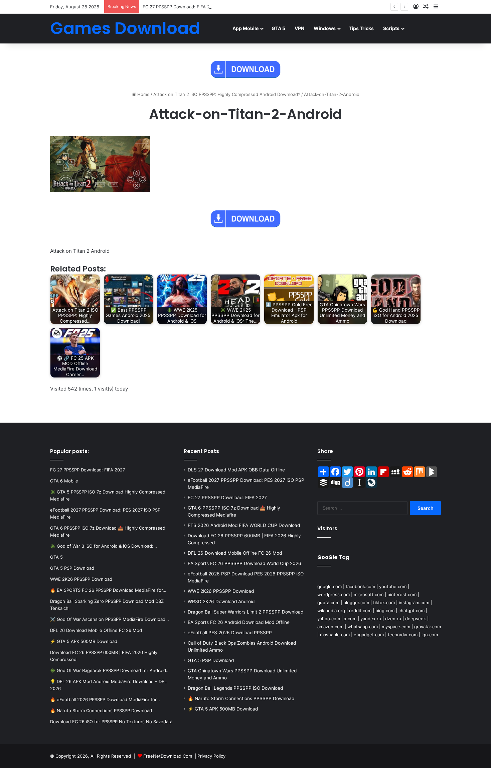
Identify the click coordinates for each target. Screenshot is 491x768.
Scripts (391, 28)
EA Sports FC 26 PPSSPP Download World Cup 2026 (244, 563)
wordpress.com (333, 594)
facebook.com (360, 586)
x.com (350, 618)
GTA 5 (278, 28)
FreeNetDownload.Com (167, 756)
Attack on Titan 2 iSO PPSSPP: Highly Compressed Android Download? (226, 94)
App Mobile (245, 28)
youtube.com (392, 586)
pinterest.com (402, 594)
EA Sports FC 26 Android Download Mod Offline (239, 622)
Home (143, 94)
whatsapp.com (362, 626)
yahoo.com (328, 618)
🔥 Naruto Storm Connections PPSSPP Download (241, 698)
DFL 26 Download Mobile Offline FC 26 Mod (235, 553)
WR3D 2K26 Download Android (221, 601)
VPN (299, 28)
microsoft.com (368, 594)
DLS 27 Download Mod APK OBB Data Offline (236, 469)
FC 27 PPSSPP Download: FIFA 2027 (180, 6)
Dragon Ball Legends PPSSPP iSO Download (235, 688)
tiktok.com (384, 602)
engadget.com (369, 634)
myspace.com (396, 626)
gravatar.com (427, 626)
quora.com (328, 602)
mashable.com (335, 634)
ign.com (430, 634)
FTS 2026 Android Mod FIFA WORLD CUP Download (244, 525)
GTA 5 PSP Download (211, 660)
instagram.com (414, 602)
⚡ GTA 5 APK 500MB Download (223, 708)
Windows (325, 28)
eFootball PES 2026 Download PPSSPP (230, 632)
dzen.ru (393, 618)
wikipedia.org (331, 610)
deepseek (415, 618)
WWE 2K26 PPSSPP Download (221, 591)
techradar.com (403, 634)
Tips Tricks (361, 28)
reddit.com (360, 610)
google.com (329, 586)
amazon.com (330, 626)
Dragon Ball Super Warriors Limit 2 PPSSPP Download (245, 612)
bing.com (384, 610)
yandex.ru (370, 618)
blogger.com (356, 602)
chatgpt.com (411, 610)
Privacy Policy (211, 756)
